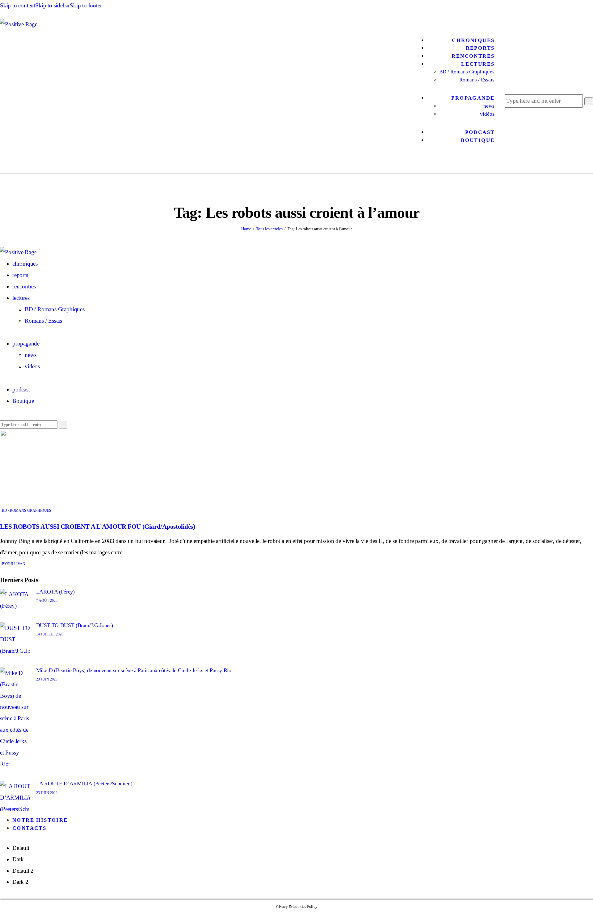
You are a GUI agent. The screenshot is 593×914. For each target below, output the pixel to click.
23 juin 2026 (46, 679)
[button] (454, 160)
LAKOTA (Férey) (55, 592)
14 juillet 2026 (49, 634)
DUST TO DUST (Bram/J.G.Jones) (74, 625)
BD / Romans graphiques (26, 510)
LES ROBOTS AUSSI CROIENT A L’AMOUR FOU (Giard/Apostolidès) (97, 526)
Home (246, 228)
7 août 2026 (46, 600)
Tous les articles (269, 228)
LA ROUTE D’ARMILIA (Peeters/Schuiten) (84, 783)
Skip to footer (86, 5)
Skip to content (17, 5)
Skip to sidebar (52, 5)
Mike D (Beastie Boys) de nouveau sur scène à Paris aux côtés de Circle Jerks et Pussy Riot (134, 670)
